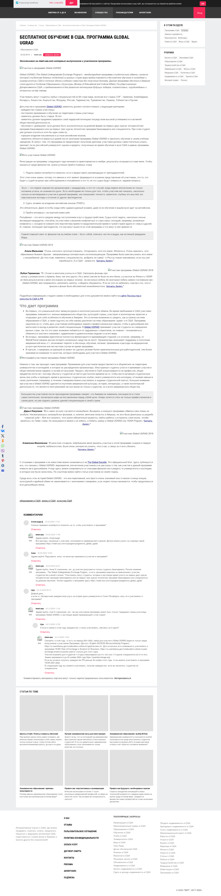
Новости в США (167, 852)
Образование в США (53, 25)
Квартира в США (168, 846)
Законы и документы (173, 34)
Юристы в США (167, 836)
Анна (33, 553)
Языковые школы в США (125, 858)
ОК (202, 3)
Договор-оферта (72, 851)
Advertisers (145, 12)
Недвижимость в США (174, 76)
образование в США (30, 500)
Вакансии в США (122, 855)
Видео (194, 41)
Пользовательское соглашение (80, 831)
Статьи (41, 25)
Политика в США (188, 72)
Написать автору (52, 55)
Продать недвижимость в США (175, 822)
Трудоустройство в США (175, 65)
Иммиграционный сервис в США (130, 825)
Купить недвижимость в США (128, 868)
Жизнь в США (189, 68)
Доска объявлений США (125, 848)
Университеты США (123, 839)
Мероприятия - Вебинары (176, 37)
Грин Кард (119, 845)
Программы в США (169, 872)
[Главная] (27, 820)
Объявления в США (123, 862)
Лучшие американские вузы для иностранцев (85, 733)
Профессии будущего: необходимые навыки (130, 788)
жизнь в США (49, 500)
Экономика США (186, 57)
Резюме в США (121, 852)
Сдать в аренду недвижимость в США (132, 872)
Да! (71, 16)
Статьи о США (167, 855)
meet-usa (38, 54)
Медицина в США (168, 865)
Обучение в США (122, 832)
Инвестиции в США (169, 869)
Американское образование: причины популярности (36, 789)
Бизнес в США (171, 57)
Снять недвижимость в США (174, 829)
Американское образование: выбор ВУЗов (128, 733)
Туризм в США (192, 76)
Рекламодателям (124, 12)
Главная (23, 25)
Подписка (69, 877)
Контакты (69, 858)
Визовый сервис (172, 80)
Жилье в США (167, 849)
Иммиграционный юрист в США (175, 832)
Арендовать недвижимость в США (176, 826)
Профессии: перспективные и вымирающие (84, 788)
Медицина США (171, 72)
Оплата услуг (71, 844)
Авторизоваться (122, 678)
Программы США (172, 30)
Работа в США (167, 859)
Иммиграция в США (173, 68)
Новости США (171, 41)
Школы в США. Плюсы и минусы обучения (39, 733)
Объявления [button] (80, 12)
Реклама (68, 864)
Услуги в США (167, 839)
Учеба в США (120, 835)
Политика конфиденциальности (81, 838)
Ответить (36, 529)
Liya (33, 590)
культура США (64, 500)
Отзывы (68, 825)
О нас (66, 818)
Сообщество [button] (101, 12)
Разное (184, 80)
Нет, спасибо (56, 16)
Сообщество (32, 25)
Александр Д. (37, 521)
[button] (184, 11)
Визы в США (184, 41)
